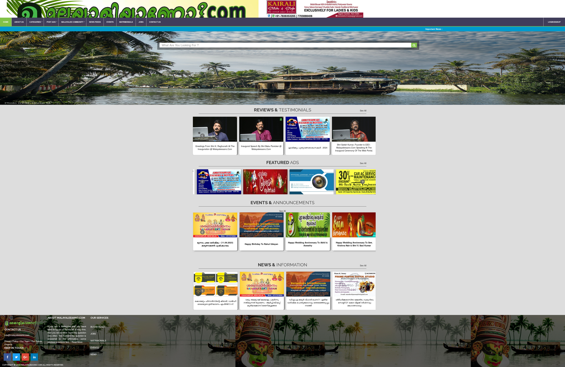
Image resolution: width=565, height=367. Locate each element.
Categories (35, 22)
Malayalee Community (72, 22)
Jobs (141, 22)
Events (110, 22)
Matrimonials (126, 22)
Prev (202, 135)
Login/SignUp (554, 22)
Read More (77, 341)
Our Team (25, 341)
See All (363, 110)
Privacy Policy (11, 341)
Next (362, 135)
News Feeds (95, 22)
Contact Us (155, 22)
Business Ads (97, 326)
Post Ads (51, 22)
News (93, 354)
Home (5, 22)
